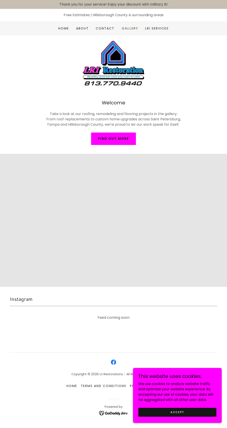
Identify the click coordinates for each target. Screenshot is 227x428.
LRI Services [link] (157, 28)
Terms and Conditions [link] (103, 386)
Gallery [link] (130, 28)
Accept (177, 412)
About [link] (82, 28)
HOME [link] (63, 28)
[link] (114, 62)
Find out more (113, 138)
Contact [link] (105, 28)
